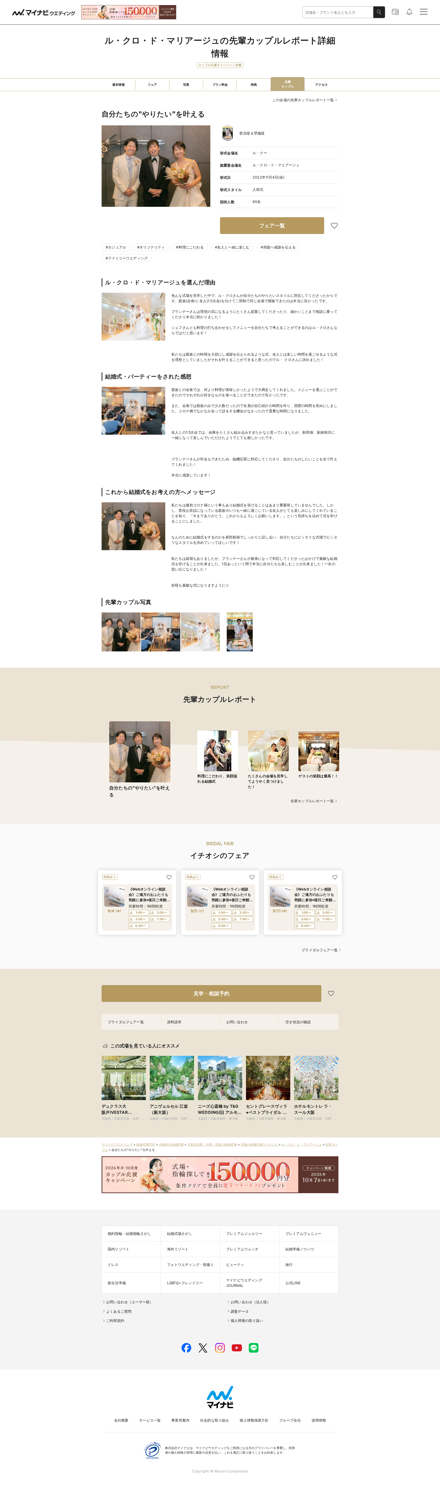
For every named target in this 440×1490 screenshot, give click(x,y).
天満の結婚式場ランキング (259, 1144)
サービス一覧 (150, 1420)
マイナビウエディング (117, 1144)
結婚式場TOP (145, 1144)
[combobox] (337, 12)
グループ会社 (290, 1420)
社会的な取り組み (214, 1420)
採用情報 (319, 1420)
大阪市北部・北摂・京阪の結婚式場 (212, 1144)
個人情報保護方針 (254, 1420)
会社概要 (121, 1420)
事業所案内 (180, 1420)
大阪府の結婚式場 (171, 1144)
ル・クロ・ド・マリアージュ (302, 1144)
